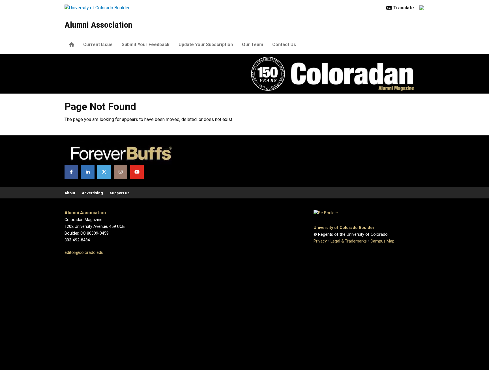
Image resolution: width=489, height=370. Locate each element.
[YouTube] (137, 172)
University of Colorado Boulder (344, 227)
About (70, 193)
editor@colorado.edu (84, 252)
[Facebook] (71, 172)
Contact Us (284, 44)
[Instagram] (120, 172)
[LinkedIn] (88, 172)
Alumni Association (98, 25)
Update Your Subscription (206, 44)
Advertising (92, 193)
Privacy (320, 241)
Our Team (252, 44)
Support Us (120, 193)
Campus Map (382, 241)
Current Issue (98, 44)
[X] (104, 172)
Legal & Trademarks (349, 241)
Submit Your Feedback (146, 44)
